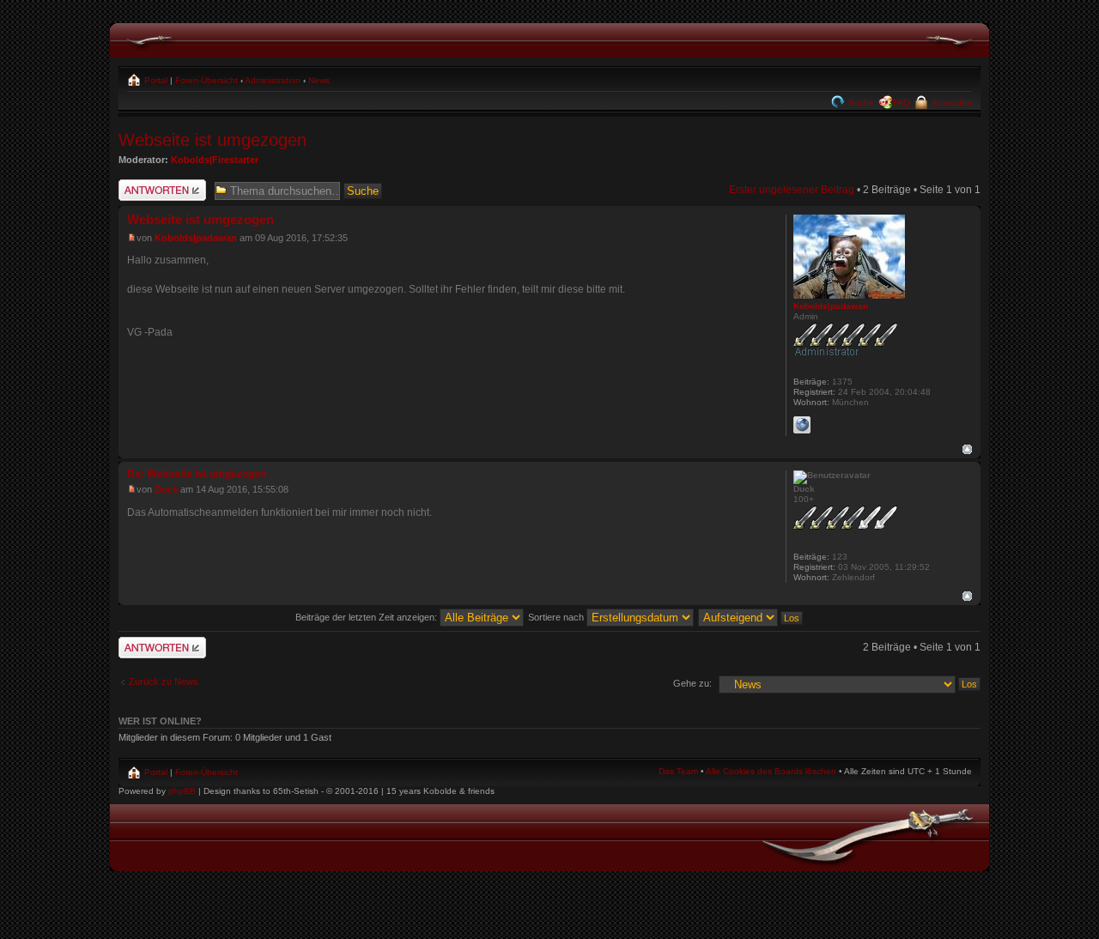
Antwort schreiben (160, 185)
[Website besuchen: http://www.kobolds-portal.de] (802, 424)
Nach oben (967, 449)
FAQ (901, 102)
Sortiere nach (557, 617)
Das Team (678, 771)
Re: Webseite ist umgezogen (196, 474)
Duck (166, 489)
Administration (273, 80)
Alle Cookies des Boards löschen (771, 771)
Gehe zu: (692, 683)
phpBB (182, 791)
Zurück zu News (163, 681)
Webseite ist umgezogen (212, 139)
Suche (860, 102)
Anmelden (950, 102)
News (319, 80)
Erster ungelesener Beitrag (791, 190)
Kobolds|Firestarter (214, 159)
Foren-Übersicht (206, 80)
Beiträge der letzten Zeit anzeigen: (367, 617)
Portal (154, 80)
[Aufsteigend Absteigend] (751, 617)
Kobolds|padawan (196, 238)
